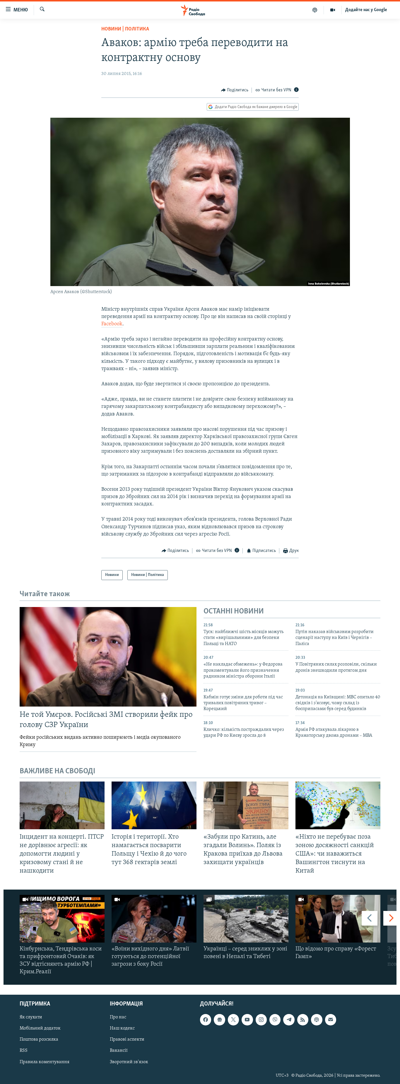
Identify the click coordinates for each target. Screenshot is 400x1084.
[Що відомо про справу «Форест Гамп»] (337, 919)
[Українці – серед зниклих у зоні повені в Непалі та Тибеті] (246, 919)
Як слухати (31, 1017)
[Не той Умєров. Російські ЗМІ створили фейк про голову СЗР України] (108, 657)
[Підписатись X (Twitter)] (233, 1019)
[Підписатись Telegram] (288, 1019)
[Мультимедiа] (333, 10)
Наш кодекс (122, 1028)
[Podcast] (316, 1019)
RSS (24, 1050)
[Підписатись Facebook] (205, 1019)
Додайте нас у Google (366, 10)
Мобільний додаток (40, 1028)
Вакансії (119, 1050)
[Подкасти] (315, 10)
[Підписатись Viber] (275, 1019)
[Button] (235, 90)
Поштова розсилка (39, 1039)
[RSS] (302, 1019)
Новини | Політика (125, 29)
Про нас (118, 1017)
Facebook (111, 324)
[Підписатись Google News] (219, 1019)
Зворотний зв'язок (129, 1061)
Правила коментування (44, 1061)
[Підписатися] (330, 1019)
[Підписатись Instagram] (261, 1019)
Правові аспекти (127, 1039)
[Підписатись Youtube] (247, 1019)
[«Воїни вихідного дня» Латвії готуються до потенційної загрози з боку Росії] (154, 919)
